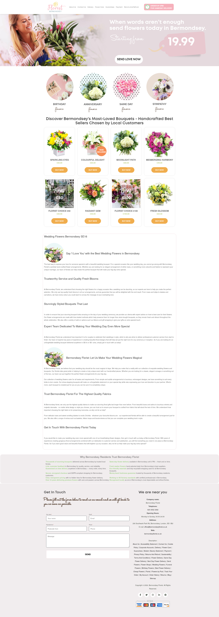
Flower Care (99, 7)
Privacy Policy (139, 554)
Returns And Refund (131, 7)
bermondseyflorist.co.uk (153, 534)
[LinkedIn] (159, 595)
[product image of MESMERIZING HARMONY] (159, 142)
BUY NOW (59, 170)
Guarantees (110, 7)
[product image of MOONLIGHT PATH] (126, 142)
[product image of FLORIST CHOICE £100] (126, 193)
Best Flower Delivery (162, 568)
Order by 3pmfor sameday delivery (161, 6)
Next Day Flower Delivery (156, 561)
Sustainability (166, 554)
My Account (144, 575)
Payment (119, 7)
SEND (88, 554)
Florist (148, 571)
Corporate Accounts (146, 547)
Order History (154, 575)
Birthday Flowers (148, 568)
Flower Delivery (157, 558)
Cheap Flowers (138, 571)
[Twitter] (146, 595)
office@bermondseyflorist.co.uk (155, 527)
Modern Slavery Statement (153, 551)
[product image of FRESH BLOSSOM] (159, 193)
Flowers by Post (157, 571)
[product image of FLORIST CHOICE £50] (59, 193)
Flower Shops (146, 564)
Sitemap (153, 578)
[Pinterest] (165, 595)
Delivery (90, 7)
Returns (163, 575)
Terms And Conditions (142, 558)
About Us (72, 7)
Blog (169, 575)
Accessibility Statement (149, 544)
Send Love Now (129, 59)
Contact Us (82, 7)
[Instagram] (153, 595)
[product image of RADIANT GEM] (93, 193)
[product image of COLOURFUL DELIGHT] (93, 142)
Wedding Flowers (158, 564)
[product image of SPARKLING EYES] (59, 142)
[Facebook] (140, 595)
